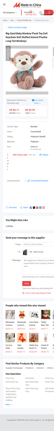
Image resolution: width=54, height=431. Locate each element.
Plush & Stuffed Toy (24, 20)
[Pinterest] (37, 208)
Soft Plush (29, 378)
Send (27, 283)
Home (5, 20)
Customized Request (39, 180)
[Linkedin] (40, 208)
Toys (12, 20)
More (8, 404)
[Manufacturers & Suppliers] (27, 5)
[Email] (44, 208)
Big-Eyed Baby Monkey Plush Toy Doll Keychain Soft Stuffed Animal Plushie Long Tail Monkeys (26, 37)
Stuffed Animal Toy (41, 20)
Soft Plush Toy (12, 381)
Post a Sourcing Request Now (36, 293)
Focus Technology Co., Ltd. (35, 420)
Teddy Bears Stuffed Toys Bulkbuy (11, 397)
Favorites (13, 207)
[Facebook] (31, 208)
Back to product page (17, 27)
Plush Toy (10, 378)
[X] (34, 208)
